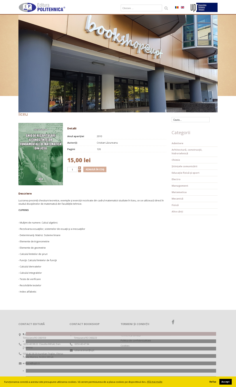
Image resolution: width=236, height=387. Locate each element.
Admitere (177, 143)
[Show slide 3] (121, 348)
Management (180, 185)
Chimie (176, 159)
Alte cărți (177, 211)
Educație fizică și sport (185, 172)
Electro (176, 179)
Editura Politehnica (42, 7)
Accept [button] (225, 381)
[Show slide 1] (121, 334)
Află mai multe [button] (154, 381)
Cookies (125, 345)
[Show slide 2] (121, 341)
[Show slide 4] (121, 356)
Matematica (179, 192)
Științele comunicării (184, 166)
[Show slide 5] (121, 363)
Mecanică (177, 198)
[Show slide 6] (121, 371)
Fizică (175, 205)
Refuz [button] (212, 381)
